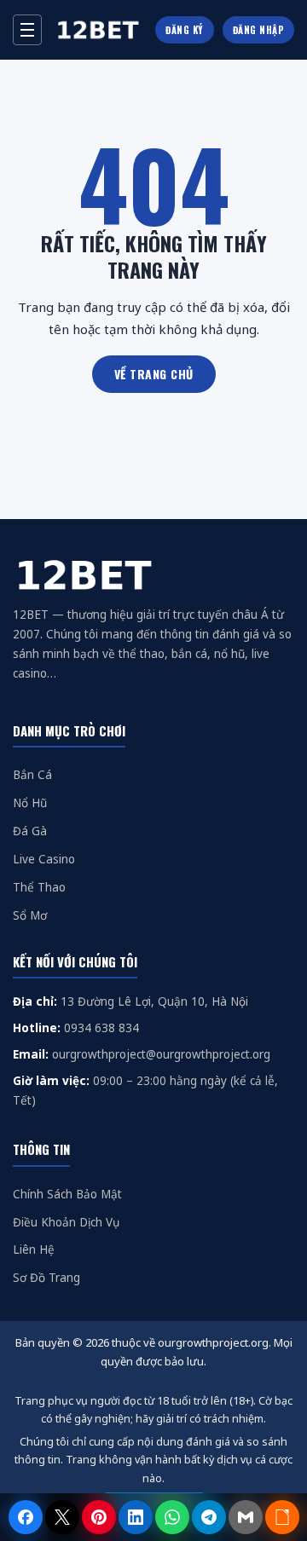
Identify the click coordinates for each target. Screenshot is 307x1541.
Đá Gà (30, 831)
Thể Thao (39, 887)
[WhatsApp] (172, 1517)
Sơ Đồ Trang (46, 1277)
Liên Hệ (34, 1249)
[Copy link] (282, 1517)
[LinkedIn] (136, 1517)
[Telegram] (209, 1517)
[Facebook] (26, 1517)
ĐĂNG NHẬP (259, 30)
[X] (62, 1517)
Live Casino (44, 859)
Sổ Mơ (30, 915)
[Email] (246, 1517)
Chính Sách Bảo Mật (67, 1194)
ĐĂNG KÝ (184, 30)
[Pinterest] (99, 1517)
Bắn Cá (32, 774)
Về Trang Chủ (154, 374)
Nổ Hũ (30, 803)
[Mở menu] (27, 29)
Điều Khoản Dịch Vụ (66, 1222)
